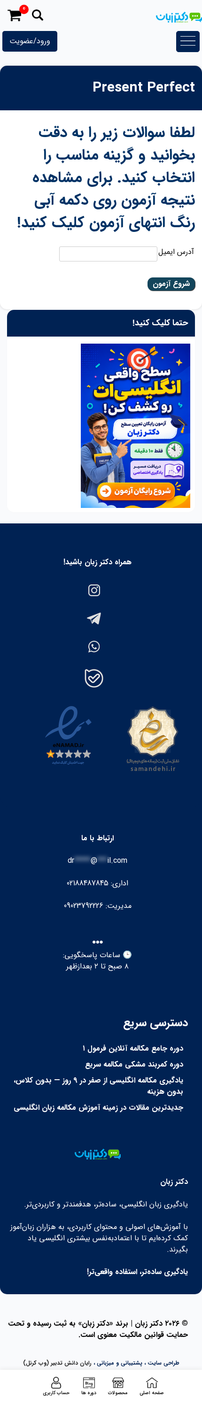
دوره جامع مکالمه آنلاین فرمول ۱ (133, 1048)
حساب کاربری (56, 1393)
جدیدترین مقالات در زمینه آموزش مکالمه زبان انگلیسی (98, 1107)
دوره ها (88, 1393)
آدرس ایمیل (176, 252)
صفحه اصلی (152, 1393)
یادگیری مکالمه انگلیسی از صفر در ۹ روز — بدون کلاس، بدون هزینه (98, 1086)
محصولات (118, 1393)
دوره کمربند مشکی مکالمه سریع (134, 1064)
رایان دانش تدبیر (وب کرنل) (57, 1363)
